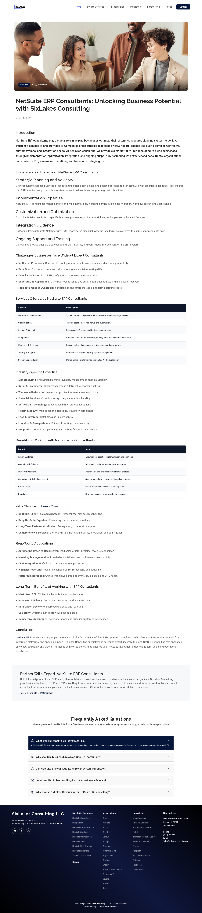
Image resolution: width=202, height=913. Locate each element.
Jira (104, 888)
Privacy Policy (90, 906)
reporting (61, 398)
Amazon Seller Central (112, 869)
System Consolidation (81, 855)
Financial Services (140, 823)
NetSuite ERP (23, 637)
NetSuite (24, 85)
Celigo (105, 818)
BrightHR (106, 832)
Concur (106, 837)
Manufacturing (139, 818)
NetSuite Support (79, 841)
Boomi (105, 827)
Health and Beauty (141, 841)
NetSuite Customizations (83, 827)
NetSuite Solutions (80, 832)
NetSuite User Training (82, 846)
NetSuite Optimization (82, 837)
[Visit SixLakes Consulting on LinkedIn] (14, 831)
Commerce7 (108, 874)
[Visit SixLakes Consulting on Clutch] (21, 831)
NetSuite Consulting (81, 818)
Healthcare (137, 865)
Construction (138, 869)
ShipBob (106, 860)
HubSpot (106, 841)
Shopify (106, 865)
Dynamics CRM (109, 851)
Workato (106, 823)
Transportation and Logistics (145, 837)
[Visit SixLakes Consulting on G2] (28, 831)
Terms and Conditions (108, 906)
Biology (136, 846)
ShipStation (108, 855)
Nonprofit (137, 851)
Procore (106, 884)
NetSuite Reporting (80, 851)
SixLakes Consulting (52, 506)
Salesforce (107, 846)
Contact (183, 7)
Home (78, 6)
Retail (135, 832)
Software (137, 860)
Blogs (169, 6)
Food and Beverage (141, 855)
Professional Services (142, 827)
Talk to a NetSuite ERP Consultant (36, 693)
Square (106, 879)
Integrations (77, 823)
